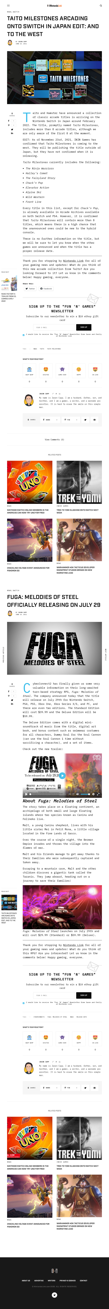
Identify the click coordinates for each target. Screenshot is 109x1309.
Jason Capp (22, 42)
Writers (51, 1281)
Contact (83, 1281)
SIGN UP (83, 327)
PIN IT (64, 907)
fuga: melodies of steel (57, 1017)
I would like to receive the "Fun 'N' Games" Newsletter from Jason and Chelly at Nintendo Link (64, 335)
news (35, 349)
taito (42, 349)
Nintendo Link (73, 260)
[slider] (47, 794)
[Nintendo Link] (54, 5)
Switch (16, 12)
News (9, 12)
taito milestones (54, 349)
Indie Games (62, 506)
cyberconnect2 (39, 1017)
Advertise (39, 1281)
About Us (26, 1281)
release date (81, 1017)
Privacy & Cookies (68, 1281)
